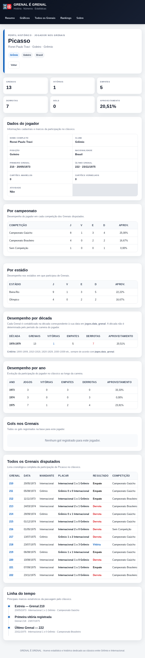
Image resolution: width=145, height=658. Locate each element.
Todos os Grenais (45, 18)
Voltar (14, 65)
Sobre (79, 18)
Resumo (10, 18)
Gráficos (25, 18)
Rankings (65, 18)
